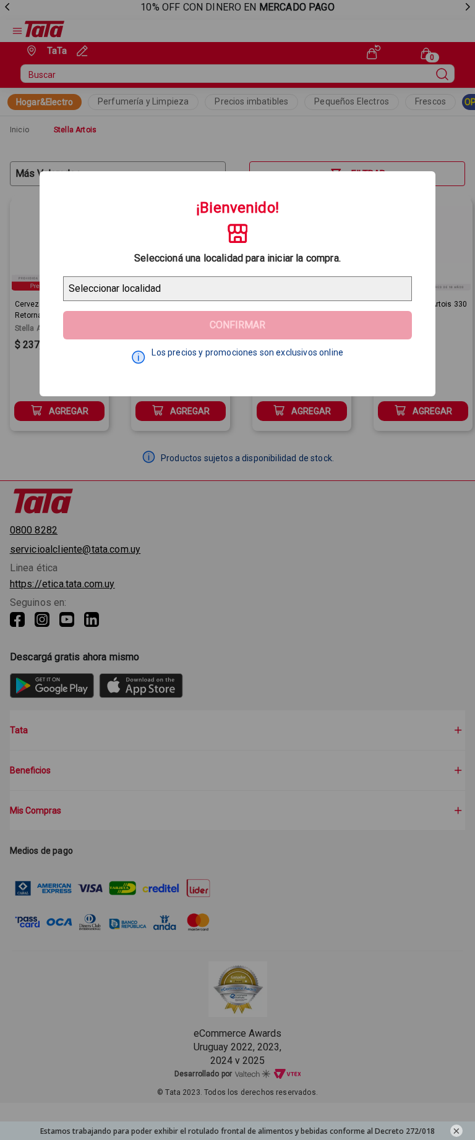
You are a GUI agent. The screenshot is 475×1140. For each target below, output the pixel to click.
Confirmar (237, 325)
